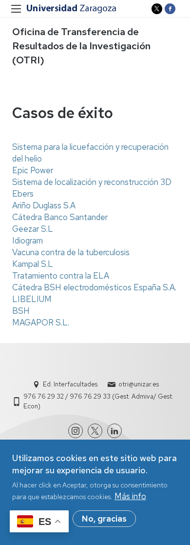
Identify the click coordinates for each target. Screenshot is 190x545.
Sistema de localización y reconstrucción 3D (91, 182)
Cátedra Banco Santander (60, 217)
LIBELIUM (32, 299)
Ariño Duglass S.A (44, 205)
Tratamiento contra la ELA (60, 275)
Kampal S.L (32, 264)
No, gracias (104, 518)
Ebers (23, 193)
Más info (130, 496)
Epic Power (32, 170)
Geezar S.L (32, 228)
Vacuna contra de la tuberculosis (71, 252)
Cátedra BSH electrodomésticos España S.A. (94, 287)
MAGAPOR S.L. (40, 322)
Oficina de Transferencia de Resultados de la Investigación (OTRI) (81, 45)
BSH (21, 310)
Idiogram (27, 240)
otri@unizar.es (138, 384)
